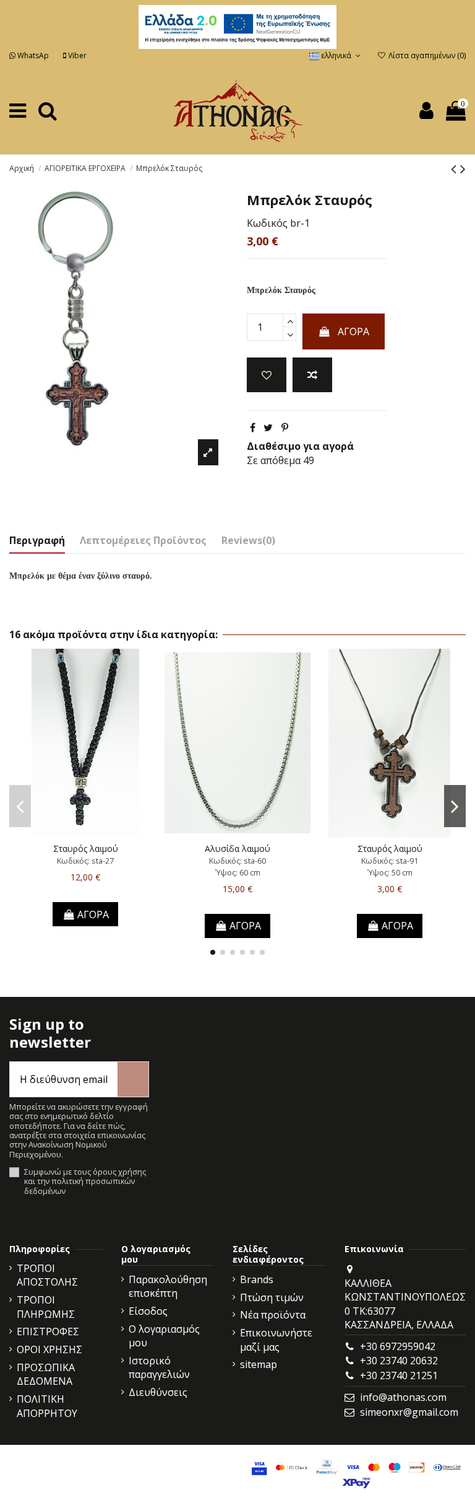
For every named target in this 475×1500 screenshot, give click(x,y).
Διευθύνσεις (158, 1392)
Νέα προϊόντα (273, 1315)
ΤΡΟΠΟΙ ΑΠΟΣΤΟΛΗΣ (47, 1275)
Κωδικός (267, 223)
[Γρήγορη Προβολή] (105, 833)
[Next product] (463, 168)
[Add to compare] (312, 374)
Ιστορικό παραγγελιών (159, 1367)
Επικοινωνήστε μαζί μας (276, 1339)
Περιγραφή (37, 540)
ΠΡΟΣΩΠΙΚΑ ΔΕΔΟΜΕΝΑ (46, 1374)
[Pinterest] (284, 427)
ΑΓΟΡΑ (353, 331)
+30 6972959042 (397, 1346)
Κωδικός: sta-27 (85, 860)
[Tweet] (268, 427)
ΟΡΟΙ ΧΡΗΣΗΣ (49, 1349)
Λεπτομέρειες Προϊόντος (143, 540)
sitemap (258, 1364)
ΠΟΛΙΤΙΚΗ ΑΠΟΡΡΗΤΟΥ (47, 1405)
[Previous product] (455, 168)
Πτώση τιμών (272, 1297)
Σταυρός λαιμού (85, 848)
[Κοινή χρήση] (252, 427)
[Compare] (85, 833)
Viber (76, 55)
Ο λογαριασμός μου (164, 1335)
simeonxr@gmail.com (409, 1412)
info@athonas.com (403, 1397)
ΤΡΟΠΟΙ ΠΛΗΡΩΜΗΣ (46, 1306)
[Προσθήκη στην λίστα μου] (266, 374)
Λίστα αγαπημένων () (426, 55)
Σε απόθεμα (274, 460)
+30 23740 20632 (399, 1360)
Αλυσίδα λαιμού (237, 848)
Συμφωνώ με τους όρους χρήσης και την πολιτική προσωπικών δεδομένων (85, 1181)
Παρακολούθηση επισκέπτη (168, 1286)
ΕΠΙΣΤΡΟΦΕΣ (48, 1331)
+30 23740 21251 (399, 1375)
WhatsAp (33, 55)
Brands (256, 1279)
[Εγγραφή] (133, 1079)
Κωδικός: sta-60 (237, 860)
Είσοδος (148, 1311)
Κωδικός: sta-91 (389, 860)
